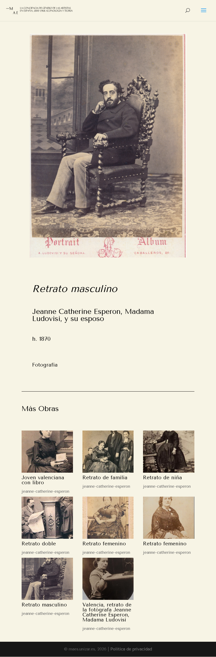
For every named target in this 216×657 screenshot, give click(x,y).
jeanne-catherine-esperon (45, 491)
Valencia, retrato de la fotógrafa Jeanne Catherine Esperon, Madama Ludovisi (106, 612)
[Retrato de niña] (168, 452)
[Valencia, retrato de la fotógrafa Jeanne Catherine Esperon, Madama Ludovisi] (108, 579)
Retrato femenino (104, 544)
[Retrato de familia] (108, 452)
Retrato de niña (162, 478)
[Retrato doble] (47, 518)
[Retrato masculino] (47, 579)
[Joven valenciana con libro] (47, 452)
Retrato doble (39, 544)
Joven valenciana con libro (43, 480)
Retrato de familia (104, 478)
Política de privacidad (131, 649)
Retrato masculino (44, 605)
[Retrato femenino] (108, 518)
